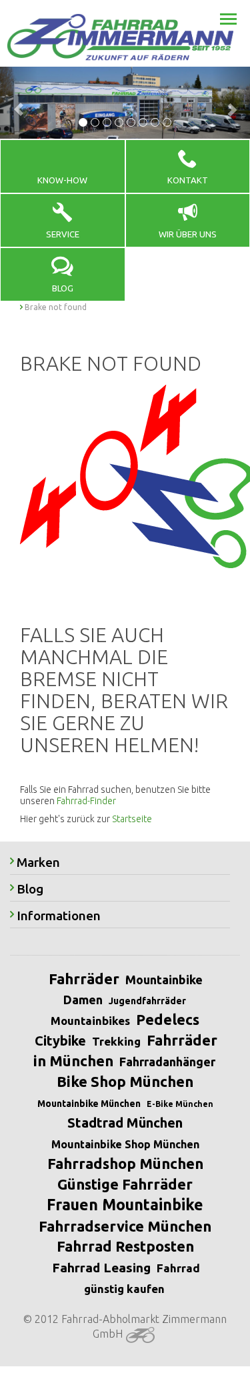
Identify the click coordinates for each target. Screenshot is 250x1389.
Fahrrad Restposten (125, 1246)
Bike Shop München (125, 1081)
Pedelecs (167, 1019)
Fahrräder (84, 978)
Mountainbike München (89, 1103)
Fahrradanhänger (167, 1061)
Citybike (60, 1040)
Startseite (132, 819)
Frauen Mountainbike (125, 1204)
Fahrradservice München (125, 1226)
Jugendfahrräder (147, 1001)
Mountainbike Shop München (125, 1144)
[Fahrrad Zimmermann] (120, 37)
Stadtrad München (125, 1122)
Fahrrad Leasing (101, 1267)
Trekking (116, 1041)
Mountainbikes (90, 1020)
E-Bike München (180, 1104)
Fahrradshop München (125, 1163)
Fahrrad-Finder (86, 801)
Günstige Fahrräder (125, 1184)
